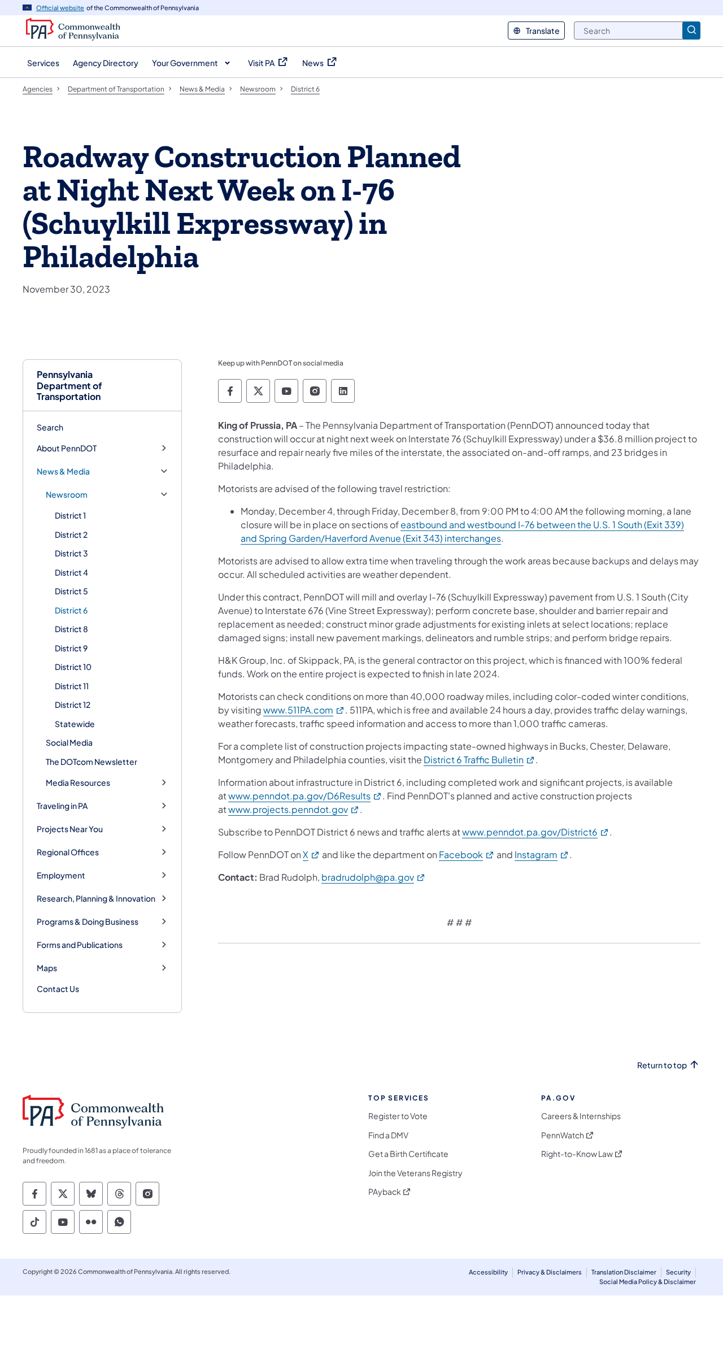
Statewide (75, 724)
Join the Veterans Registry (415, 1173)
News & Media (63, 471)
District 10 (73, 667)
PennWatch (562, 1135)
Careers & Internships (581, 1116)
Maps (47, 968)
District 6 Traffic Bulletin (479, 759)
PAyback (384, 1192)
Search (50, 427)
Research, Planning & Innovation (96, 898)
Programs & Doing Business (87, 921)
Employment (61, 875)
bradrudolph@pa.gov (373, 877)
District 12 (72, 704)
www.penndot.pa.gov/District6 (535, 832)
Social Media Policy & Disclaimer (647, 1281)
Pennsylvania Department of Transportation (69, 385)
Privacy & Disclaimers (549, 1272)
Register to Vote (398, 1116)
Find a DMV (388, 1135)
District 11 (72, 686)
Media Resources (78, 783)
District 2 (71, 534)
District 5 (71, 591)
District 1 (70, 515)
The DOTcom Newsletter (91, 761)
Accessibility (488, 1272)
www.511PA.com (304, 710)
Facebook (467, 854)
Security (678, 1272)
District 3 (71, 553)
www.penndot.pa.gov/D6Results (305, 796)
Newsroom (67, 494)
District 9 (71, 648)
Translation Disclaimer (623, 1272)
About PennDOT (67, 448)
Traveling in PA (62, 806)
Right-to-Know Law (577, 1154)
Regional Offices (68, 852)
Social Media (69, 742)
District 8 (71, 629)
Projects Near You (70, 829)
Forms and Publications (80, 945)
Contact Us (58, 989)
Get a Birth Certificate (408, 1154)
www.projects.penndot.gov (294, 809)
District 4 (71, 572)
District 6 (71, 610)
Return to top (662, 1065)
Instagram (542, 854)
